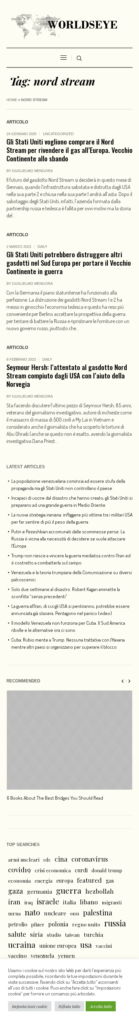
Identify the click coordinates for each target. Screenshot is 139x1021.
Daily (42, 247)
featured (89, 880)
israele (48, 901)
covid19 (19, 869)
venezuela (42, 955)
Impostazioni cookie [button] (30, 1006)
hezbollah (99, 891)
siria (36, 934)
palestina (97, 912)
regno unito (86, 924)
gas (110, 880)
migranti (112, 902)
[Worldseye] (69, 25)
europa (64, 880)
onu (74, 913)
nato (32, 912)
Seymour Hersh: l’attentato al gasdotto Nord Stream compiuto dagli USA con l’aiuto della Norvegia (66, 375)
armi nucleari (23, 859)
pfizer (37, 924)
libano (89, 902)
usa (86, 944)
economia (19, 880)
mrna (14, 913)
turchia (93, 934)
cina (61, 858)
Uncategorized (58, 134)
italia (69, 902)
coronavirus (89, 858)
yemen (66, 955)
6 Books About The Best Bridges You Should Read (55, 798)
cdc (47, 859)
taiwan (72, 935)
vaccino (17, 955)
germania (39, 891)
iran (14, 901)
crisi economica (53, 870)
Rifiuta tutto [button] (69, 1006)
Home (11, 100)
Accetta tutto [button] (101, 1006)
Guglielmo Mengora (32, 171)
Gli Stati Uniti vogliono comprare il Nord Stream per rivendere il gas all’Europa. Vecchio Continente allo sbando (69, 149)
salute (17, 934)
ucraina (22, 944)
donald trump (106, 870)
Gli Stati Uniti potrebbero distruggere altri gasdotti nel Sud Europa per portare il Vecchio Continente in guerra (68, 262)
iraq (28, 902)
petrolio (17, 924)
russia (115, 923)
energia (43, 880)
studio (54, 935)
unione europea (57, 945)
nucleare (55, 913)
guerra (68, 890)
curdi (81, 870)
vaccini (104, 945)
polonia (58, 924)
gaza (15, 891)
